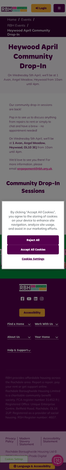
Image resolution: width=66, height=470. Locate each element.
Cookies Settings (33, 259)
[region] (33, 235)
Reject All (33, 239)
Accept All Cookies (33, 249)
